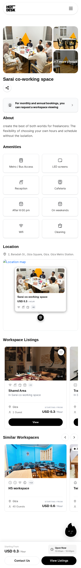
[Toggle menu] (71, 8)
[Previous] (65, 437)
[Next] (74, 437)
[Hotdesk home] (10, 8)
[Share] (7, 88)
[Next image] (62, 363)
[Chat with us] (70, 530)
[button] (20, 281)
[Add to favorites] (61, 352)
